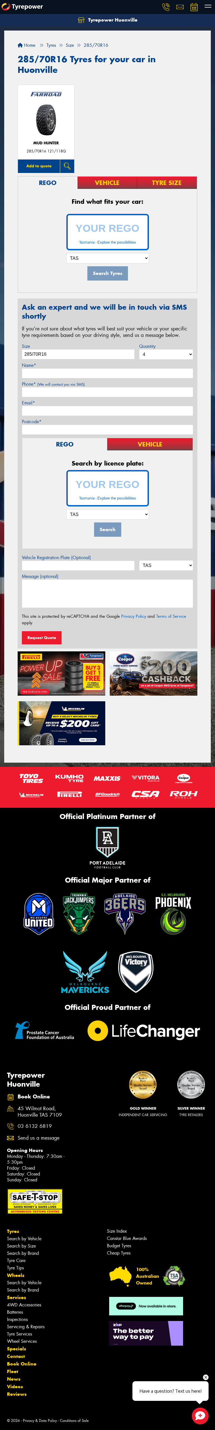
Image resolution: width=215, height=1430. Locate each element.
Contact (16, 1356)
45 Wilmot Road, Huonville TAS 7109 (40, 1111)
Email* (28, 403)
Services (16, 1297)
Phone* (53, 384)
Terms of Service (171, 616)
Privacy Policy (133, 616)
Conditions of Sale (74, 1420)
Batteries (15, 1312)
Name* (29, 365)
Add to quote (39, 165)
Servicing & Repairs (26, 1327)
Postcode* (31, 422)
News (13, 1379)
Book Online (21, 1364)
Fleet (12, 1371)
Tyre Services (19, 1334)
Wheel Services (22, 1341)
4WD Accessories (24, 1305)
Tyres (13, 1231)
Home (29, 45)
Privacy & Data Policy (40, 1420)
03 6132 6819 (35, 1126)
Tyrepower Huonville (112, 20)
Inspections (17, 1319)
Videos (15, 1386)
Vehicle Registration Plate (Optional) (56, 558)
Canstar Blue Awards (127, 1238)
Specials (16, 1349)
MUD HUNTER (46, 143)
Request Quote (41, 637)
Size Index (117, 1231)
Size (26, 346)
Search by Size (21, 1246)
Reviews (17, 1394)
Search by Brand (23, 1253)
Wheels (15, 1275)
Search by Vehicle (24, 1239)
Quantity (147, 346)
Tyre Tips (15, 1268)
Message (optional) (40, 576)
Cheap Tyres (118, 1253)
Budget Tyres (119, 1246)
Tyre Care (16, 1261)
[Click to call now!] (166, 7)
